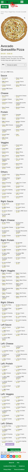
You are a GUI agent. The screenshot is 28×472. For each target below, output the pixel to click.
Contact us (22, 466)
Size (3, 64)
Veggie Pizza (12, 12)
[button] (24, 18)
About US (11, 462)
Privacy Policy (7, 469)
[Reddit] (8, 456)
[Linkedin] (11, 456)
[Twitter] (5, 456)
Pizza (6, 12)
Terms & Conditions (19, 469)
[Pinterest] (14, 456)
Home (2, 12)
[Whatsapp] (16, 456)
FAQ (18, 462)
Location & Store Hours (10, 466)
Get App (4, 7)
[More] (19, 456)
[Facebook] (2, 456)
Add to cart (10, 444)
